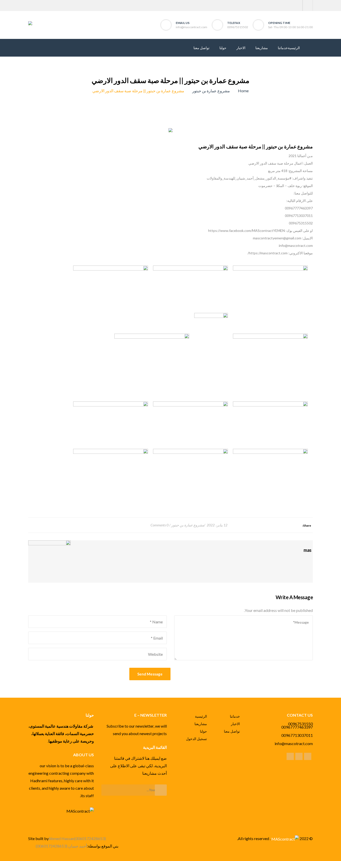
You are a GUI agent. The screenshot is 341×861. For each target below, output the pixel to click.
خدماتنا (235, 716)
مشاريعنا (200, 724)
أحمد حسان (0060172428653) (61, 846)
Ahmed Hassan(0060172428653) (77, 838)
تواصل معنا (232, 731)
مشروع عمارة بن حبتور (211, 90)
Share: (306, 525)
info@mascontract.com (191, 27)
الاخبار (235, 724)
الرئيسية (201, 716)
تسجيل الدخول (196, 739)
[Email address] (290, 756)
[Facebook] (297, 5)
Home (243, 90)
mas (308, 550)
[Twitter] (308, 5)
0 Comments (160, 525)
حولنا (203, 731)
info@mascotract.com (294, 743)
